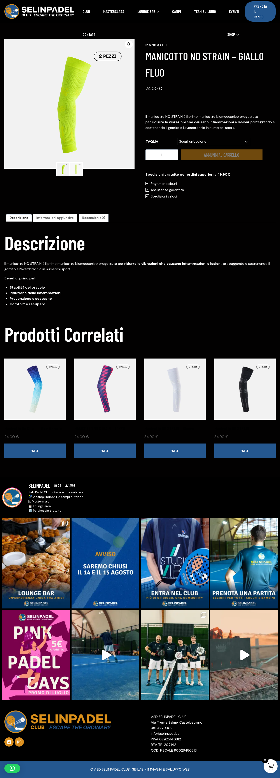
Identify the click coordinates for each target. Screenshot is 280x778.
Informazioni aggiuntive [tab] (55, 218)
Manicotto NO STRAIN (231, 428)
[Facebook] (9, 742)
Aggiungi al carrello (221, 155)
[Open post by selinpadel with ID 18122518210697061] (244, 563)
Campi (176, 11)
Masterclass (113, 11)
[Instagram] (19, 742)
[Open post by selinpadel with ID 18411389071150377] (175, 655)
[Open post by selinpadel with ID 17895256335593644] (175, 563)
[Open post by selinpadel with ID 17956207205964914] (244, 655)
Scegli (35, 451)
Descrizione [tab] (18, 218)
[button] (129, 44)
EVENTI (234, 11)
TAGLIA (152, 141)
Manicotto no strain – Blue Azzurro (33, 428)
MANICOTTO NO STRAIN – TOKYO (99, 428)
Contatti (89, 34)
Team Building (205, 11)
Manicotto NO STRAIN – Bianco (169, 428)
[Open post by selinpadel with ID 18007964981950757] (106, 563)
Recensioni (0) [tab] (93, 218)
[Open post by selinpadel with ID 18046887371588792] (36, 655)
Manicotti (156, 45)
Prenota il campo (260, 11)
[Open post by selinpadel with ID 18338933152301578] (106, 655)
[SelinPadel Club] (39, 11)
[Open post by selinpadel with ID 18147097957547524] (36, 563)
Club (86, 11)
